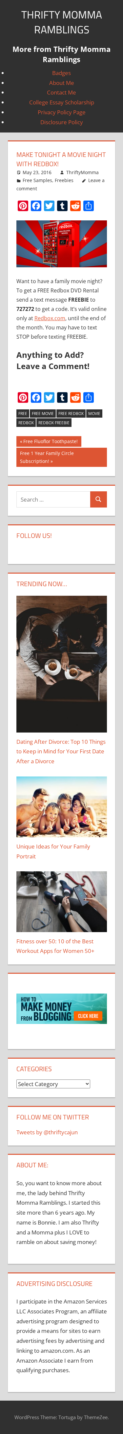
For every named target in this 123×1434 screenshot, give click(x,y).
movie (94, 413)
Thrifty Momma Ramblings (61, 22)
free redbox (71, 413)
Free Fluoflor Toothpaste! (50, 442)
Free (22, 413)
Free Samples (37, 180)
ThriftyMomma (82, 172)
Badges (61, 73)
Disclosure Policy (61, 122)
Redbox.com (49, 318)
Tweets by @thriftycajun (47, 1132)
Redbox (26, 423)
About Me (61, 83)
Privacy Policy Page (62, 112)
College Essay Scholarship (61, 102)
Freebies (64, 180)
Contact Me (61, 92)
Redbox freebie (54, 423)
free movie (43, 413)
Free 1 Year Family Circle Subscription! (47, 457)
